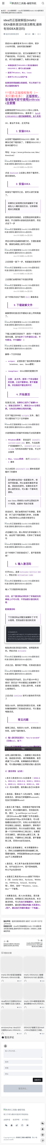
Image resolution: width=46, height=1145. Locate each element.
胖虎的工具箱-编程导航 (23, 1137)
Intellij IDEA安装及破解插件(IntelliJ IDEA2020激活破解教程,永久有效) (11, 976)
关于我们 (25, 1120)
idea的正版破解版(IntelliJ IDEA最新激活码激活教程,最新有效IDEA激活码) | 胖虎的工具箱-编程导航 (23, 928)
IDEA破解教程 (12, 11)
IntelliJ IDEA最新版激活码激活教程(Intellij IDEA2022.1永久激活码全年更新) (34, 1002)
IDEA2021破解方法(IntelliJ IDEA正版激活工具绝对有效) (34, 1028)
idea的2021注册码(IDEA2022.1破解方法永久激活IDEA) (11, 1002)
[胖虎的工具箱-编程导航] (23, 3)
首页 (4, 11)
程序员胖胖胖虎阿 (12, 34)
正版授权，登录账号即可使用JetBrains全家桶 (23, 100)
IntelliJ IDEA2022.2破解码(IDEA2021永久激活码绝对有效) (33, 976)
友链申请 (7, 1120)
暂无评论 (9, 1037)
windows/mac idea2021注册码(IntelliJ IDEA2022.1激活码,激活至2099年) (11, 1028)
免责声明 (16, 1120)
